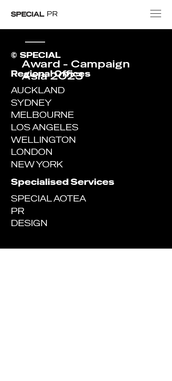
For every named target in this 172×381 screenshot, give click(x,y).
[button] (155, 13)
